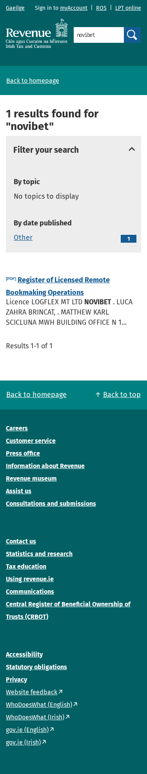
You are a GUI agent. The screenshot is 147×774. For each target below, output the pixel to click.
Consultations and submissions (51, 503)
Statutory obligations (36, 667)
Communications (30, 591)
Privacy (16, 679)
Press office (23, 453)
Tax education (26, 566)
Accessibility (24, 654)
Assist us (18, 491)
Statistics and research (39, 554)
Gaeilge (15, 8)
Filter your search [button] (46, 150)
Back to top (122, 394)
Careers (17, 428)
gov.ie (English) (27, 730)
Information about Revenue (45, 466)
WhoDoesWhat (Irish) (35, 717)
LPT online (128, 8)
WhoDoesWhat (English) (39, 704)
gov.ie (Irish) (23, 742)
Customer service (31, 441)
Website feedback (31, 692)
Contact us (21, 541)
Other (23, 237)
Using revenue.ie (30, 579)
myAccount (73, 8)
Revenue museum (31, 478)
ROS (101, 8)
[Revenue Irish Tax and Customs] (37, 33)
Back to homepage (32, 80)
